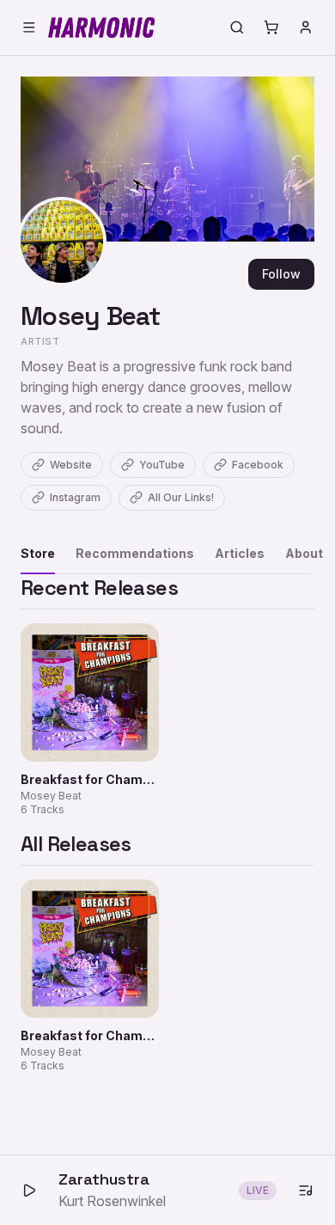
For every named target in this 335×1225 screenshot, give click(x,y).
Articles (240, 553)
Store (38, 553)
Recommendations (135, 553)
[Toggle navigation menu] (29, 27)
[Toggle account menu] (305, 27)
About (304, 553)
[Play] (29, 1190)
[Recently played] (305, 1190)
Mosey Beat (91, 316)
